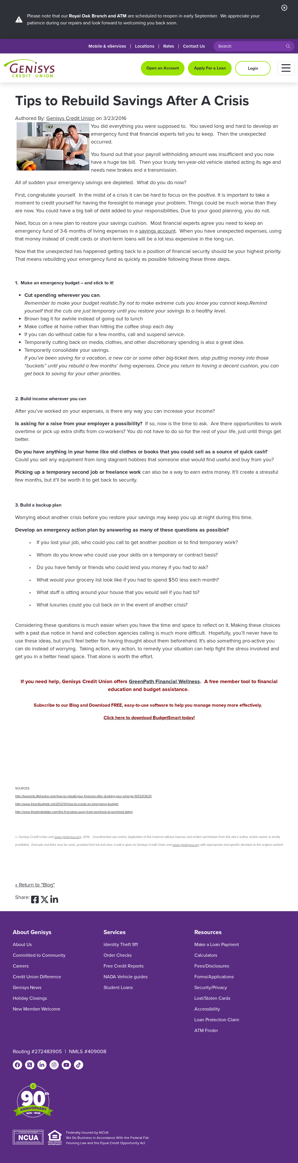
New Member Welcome (36, 1009)
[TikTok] (78, 1064)
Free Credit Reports (123, 966)
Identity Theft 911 (121, 944)
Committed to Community (39, 955)
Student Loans (118, 987)
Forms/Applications (214, 976)
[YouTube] (66, 1064)
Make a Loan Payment (216, 944)
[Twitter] (29, 1064)
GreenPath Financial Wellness (164, 681)
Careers (21, 966)
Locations (144, 46)
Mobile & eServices (107, 46)
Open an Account (162, 68)
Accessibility (207, 1009)
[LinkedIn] (42, 1064)
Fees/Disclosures (211, 966)
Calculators (205, 955)
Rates (168, 46)
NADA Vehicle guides (126, 976)
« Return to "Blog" (35, 885)
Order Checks (118, 955)
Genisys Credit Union (70, 118)
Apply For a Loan (210, 68)
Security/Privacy (210, 987)
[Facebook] (17, 1064)
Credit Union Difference (37, 976)
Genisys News (27, 987)
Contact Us (194, 46)
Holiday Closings (30, 998)
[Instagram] (54, 1064)
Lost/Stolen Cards (212, 998)
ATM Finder (206, 1030)
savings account (157, 231)
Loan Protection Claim (216, 1019)
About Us (22, 944)
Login (253, 68)
